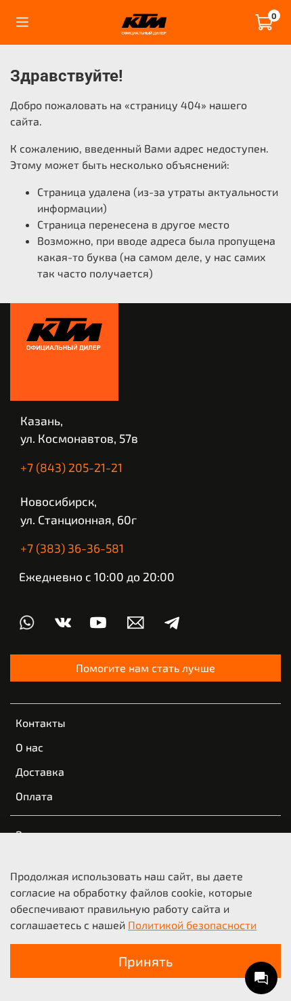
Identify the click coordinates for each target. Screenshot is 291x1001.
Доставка (40, 771)
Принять (145, 961)
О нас (29, 747)
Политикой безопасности (192, 924)
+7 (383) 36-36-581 (72, 548)
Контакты (41, 722)
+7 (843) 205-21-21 (71, 467)
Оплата (34, 795)
